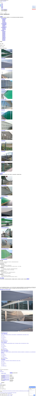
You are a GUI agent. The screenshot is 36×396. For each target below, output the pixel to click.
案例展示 (1, 173)
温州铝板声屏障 (3, 89)
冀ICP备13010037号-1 (10, 393)
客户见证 (1, 289)
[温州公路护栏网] (6, 171)
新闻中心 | (2, 373)
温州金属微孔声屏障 (4, 24)
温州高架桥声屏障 (3, 58)
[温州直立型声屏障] (6, 119)
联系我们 (2, 8)
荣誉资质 (2, 6)
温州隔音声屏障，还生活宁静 (6, 379)
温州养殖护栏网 (3, 33)
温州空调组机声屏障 (4, 22)
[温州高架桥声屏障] (6, 57)
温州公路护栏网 (3, 172)
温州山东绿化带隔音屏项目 (4, 259)
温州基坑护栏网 (3, 40)
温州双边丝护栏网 (3, 151)
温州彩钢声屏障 (3, 25)
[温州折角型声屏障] (6, 129)
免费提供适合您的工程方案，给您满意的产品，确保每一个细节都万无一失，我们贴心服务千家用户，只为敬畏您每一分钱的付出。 (11, 174)
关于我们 (2, 4)
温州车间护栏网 (3, 36)
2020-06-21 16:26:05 (5, 349)
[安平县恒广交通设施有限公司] (4, 9)
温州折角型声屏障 (3, 130)
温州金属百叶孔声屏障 (4, 26)
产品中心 (1, 16)
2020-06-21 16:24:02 (5, 358)
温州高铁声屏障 (3, 19)
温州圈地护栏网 (3, 35)
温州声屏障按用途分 (3, 18)
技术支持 (5, 373)
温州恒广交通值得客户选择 (4, 333)
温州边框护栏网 (3, 31)
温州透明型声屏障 (4, 29)
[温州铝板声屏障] (6, 88)
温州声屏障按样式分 (3, 27)
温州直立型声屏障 (4, 28)
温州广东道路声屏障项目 (4, 217)
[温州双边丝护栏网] (6, 150)
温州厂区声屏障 (3, 21)
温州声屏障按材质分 (3, 23)
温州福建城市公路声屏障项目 (4, 206)
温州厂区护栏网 (3, 39)
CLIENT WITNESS (5, 289)
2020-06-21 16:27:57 (5, 332)
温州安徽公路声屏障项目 (4, 185)
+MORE (9, 289)
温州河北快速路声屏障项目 (4, 238)
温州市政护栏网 (3, 34)
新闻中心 (2, 5)
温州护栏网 (2, 30)
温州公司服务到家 (3, 359)
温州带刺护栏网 (3, 38)
